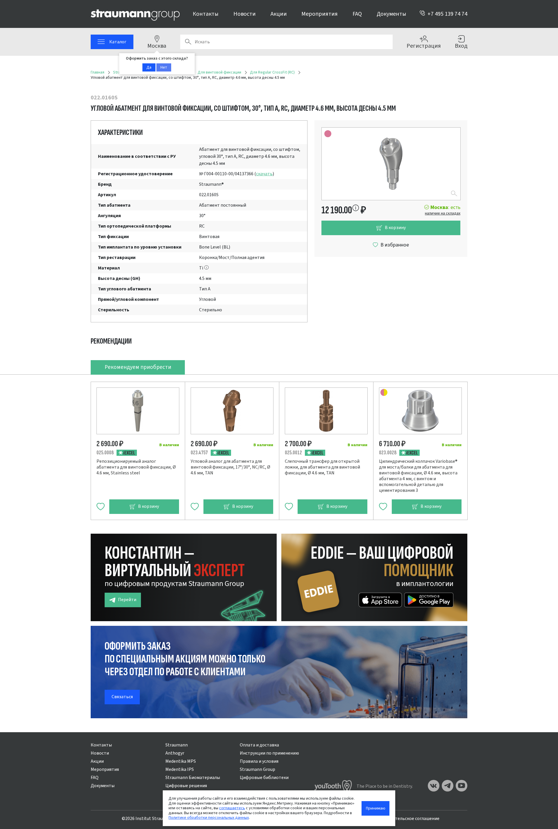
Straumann (176, 745)
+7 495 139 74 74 (447, 14)
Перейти (127, 599)
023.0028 (387, 452)
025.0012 (293, 452)
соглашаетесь (232, 808)
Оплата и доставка (259, 745)
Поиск (188, 41)
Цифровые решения (186, 785)
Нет (163, 67)
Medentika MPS (180, 761)
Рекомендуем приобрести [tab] (138, 367)
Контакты (206, 14)
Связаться (122, 697)
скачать (264, 174)
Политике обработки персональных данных (209, 817)
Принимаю (375, 808)
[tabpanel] (279, 447)
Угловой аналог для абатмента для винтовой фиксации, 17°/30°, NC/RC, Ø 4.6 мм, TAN (230, 467)
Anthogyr (174, 753)
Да (148, 67)
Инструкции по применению (269, 753)
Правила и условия (259, 761)
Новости (244, 14)
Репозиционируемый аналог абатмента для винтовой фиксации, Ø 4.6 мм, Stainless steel (136, 467)
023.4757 (199, 452)
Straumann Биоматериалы (192, 777)
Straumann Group (257, 769)
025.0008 (105, 452)
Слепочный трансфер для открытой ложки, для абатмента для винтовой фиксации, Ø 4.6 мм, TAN (322, 467)
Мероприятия (319, 14)
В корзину (395, 227)
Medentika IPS (179, 769)
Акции (279, 14)
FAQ (357, 14)
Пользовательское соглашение (406, 818)
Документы (391, 14)
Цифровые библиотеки (264, 777)
